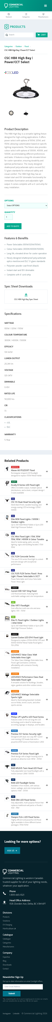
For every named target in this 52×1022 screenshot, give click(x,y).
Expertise (6, 957)
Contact (6, 969)
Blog (4, 961)
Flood (27, 46)
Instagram (7, 1014)
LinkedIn (16, 1014)
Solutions (6, 921)
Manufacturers (8, 947)
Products (6, 917)
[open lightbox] (26, 88)
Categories (8, 46)
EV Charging (7, 925)
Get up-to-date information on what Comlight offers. (23, 981)
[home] (14, 5)
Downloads (7, 965)
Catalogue (7, 939)
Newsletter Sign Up (13, 977)
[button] (46, 6)
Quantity (9, 212)
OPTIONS (9, 201)
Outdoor (19, 46)
